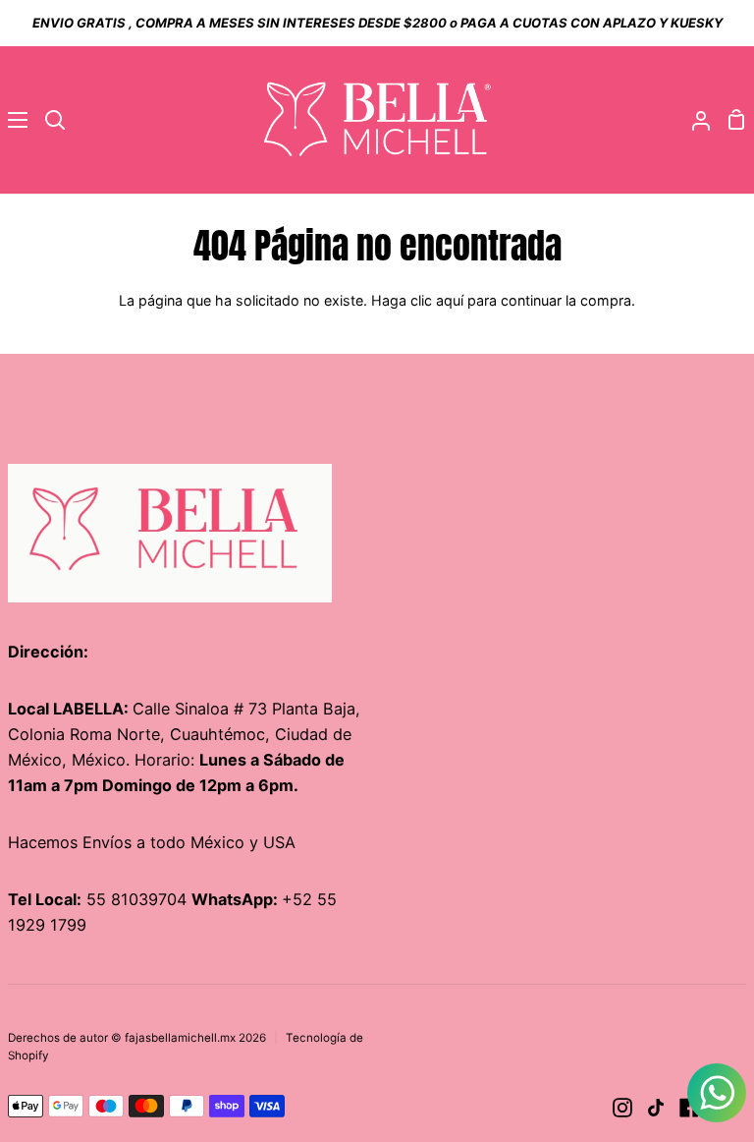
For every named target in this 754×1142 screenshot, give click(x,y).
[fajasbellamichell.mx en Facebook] (689, 1107)
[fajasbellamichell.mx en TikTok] (656, 1107)
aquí (449, 300)
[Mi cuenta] (693, 120)
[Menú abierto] (14, 120)
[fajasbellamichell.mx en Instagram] (622, 1107)
